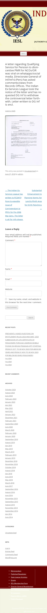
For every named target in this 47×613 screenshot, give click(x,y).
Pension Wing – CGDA (19, 596)
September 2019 (11, 439)
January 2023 (10, 402)
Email (8, 279)
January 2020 (10, 436)
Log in (7, 548)
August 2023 (10, 393)
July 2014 (8, 514)
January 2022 (10, 414)
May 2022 (9, 408)
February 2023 (10, 399)
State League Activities (19, 577)
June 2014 (9, 517)
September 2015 (11, 501)
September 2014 (11, 511)
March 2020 (9, 430)
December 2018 (11, 461)
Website (8, 289)
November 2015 (11, 498)
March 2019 (9, 452)
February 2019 (10, 455)
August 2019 (10, 442)
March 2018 (9, 483)
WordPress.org (11, 557)
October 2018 (10, 467)
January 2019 (10, 458)
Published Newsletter (18, 574)
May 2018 (9, 480)
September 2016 (11, 489)
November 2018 (11, 464)
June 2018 (9, 477)
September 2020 (11, 424)
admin (20, 174)
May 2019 (9, 449)
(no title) (8, 358)
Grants (13, 580)
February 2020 (10, 433)
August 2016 (10, 492)
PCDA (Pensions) (17, 599)
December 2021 (11, 417)
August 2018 (10, 470)
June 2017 (9, 486)
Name (8, 269)
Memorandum (16, 571)
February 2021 (10, 421)
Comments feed (11, 554)
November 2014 (11, 508)
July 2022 (8, 405)
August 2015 (10, 505)
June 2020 (9, 427)
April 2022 (9, 411)
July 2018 (8, 473)
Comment (10, 240)
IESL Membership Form (19, 583)
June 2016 (9, 495)
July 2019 (8, 445)
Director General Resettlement (22, 586)
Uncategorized (30, 171)
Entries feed (9, 551)
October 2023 (10, 389)
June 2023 (9, 396)
